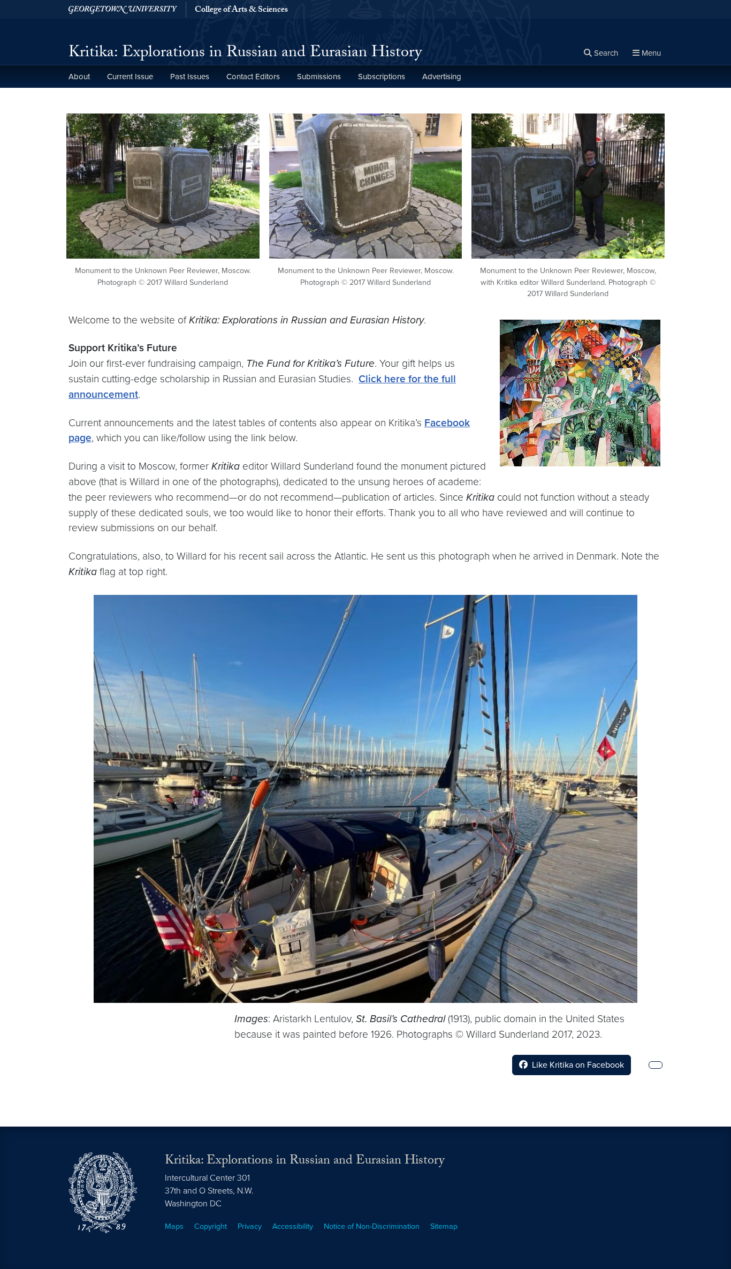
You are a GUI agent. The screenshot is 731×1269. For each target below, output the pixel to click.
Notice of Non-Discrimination (372, 1226)
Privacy (250, 1226)
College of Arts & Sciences (241, 10)
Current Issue (130, 76)
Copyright (210, 1226)
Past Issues (189, 76)
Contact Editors (253, 76)
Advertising (441, 76)
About (79, 76)
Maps (174, 1226)
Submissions (319, 76)
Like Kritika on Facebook (578, 1065)
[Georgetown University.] (122, 9)
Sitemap (444, 1226)
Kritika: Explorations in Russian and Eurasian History (245, 54)
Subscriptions (381, 76)
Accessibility (292, 1226)
